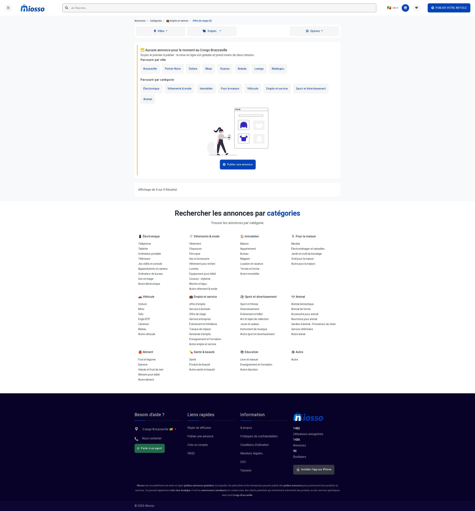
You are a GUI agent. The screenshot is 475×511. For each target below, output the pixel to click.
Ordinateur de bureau (150, 274)
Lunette (193, 269)
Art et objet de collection (254, 319)
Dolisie (193, 69)
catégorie (256, 223)
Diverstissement (249, 309)
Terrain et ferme (249, 269)
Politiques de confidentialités (259, 436)
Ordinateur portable (149, 254)
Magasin (245, 259)
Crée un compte (197, 445)
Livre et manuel (249, 360)
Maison (244, 244)
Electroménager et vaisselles (308, 249)
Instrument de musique (253, 329)
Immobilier (206, 89)
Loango (259, 69)
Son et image (145, 279)
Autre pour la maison (303, 264)
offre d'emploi (197, 304)
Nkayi (208, 69)
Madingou (278, 69)
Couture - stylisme (199, 279)
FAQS (191, 453)
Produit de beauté (199, 365)
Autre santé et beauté (202, 370)
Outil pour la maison (302, 259)
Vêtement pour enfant (202, 264)
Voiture (142, 304)
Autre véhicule (146, 334)
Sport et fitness (249, 304)
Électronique (151, 89)
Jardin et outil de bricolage (306, 254)
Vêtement (195, 244)
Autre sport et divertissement (257, 334)
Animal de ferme (301, 309)
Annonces (140, 20)
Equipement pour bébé (202, 274)
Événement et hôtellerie (203, 324)
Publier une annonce (200, 436)
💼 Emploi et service (177, 20)
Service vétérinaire (302, 329)
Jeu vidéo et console (150, 264)
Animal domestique (302, 304)
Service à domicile (199, 309)
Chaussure (195, 249)
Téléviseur (144, 259)
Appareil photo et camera (152, 269)
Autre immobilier (250, 274)
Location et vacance (251, 264)
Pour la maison (230, 89)
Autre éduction (249, 370)
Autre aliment (146, 380)
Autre (294, 360)
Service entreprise (200, 319)
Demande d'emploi (200, 334)
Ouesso (225, 69)
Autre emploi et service (202, 344)
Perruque (194, 254)
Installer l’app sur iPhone (316, 469)
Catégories (156, 20)
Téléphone (144, 244)
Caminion (143, 324)
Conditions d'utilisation (254, 445)
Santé (192, 360)
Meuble (295, 244)
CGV (243, 462)
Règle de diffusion (199, 428)
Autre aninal (298, 334)
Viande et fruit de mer (150, 370)
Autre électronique (149, 284)
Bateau (142, 329)
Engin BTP (144, 319)
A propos (246, 428)
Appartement (248, 249)
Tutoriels (245, 470)
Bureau (244, 254)
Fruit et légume (147, 360)
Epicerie (143, 365)
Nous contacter (152, 438)
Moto (141, 309)
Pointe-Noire (173, 69)
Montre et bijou (198, 284)
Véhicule (252, 89)
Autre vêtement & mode (203, 289)
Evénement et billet (251, 314)
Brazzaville (150, 69)
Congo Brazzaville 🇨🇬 (158, 429)
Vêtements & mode (179, 89)
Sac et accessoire (199, 259)
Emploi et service (277, 89)
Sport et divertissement (311, 89)
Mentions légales (251, 453)
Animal (147, 99)
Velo (140, 314)
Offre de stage (197, 314)
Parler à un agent (151, 448)
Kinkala (242, 69)
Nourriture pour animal (304, 319)
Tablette (143, 249)
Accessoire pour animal (304, 314)
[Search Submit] (67, 8)
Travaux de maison (200, 329)
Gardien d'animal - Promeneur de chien (313, 324)
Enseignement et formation (205, 339)
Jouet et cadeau (249, 324)
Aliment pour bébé (149, 375)
